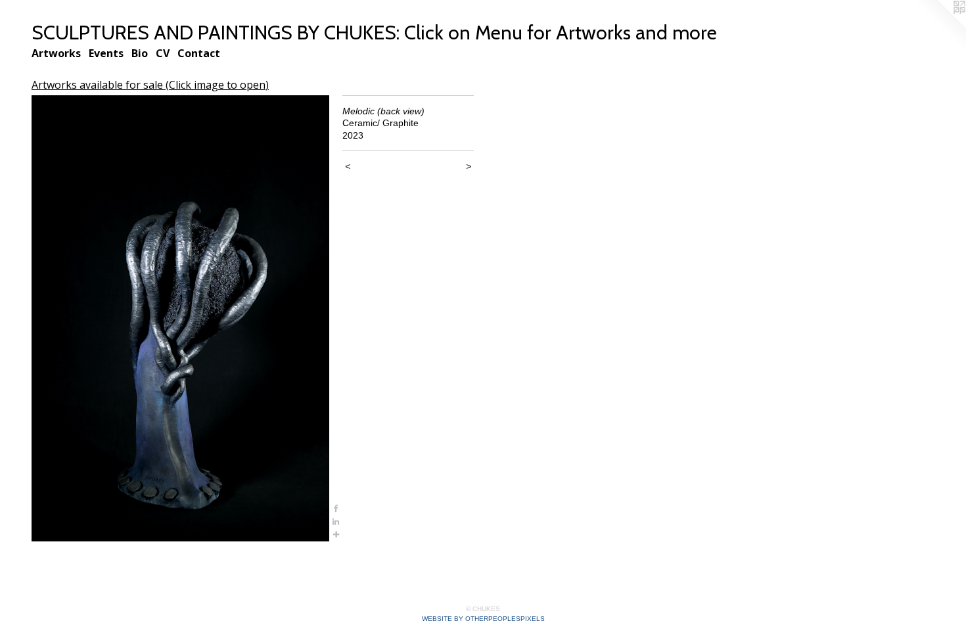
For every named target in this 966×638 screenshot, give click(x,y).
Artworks (56, 53)
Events (106, 53)
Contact (198, 53)
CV (163, 53)
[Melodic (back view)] (180, 318)
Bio (139, 53)
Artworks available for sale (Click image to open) (150, 85)
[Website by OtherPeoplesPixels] (939, 26)
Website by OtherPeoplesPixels (483, 618)
